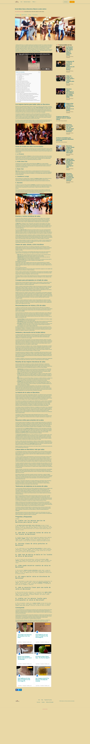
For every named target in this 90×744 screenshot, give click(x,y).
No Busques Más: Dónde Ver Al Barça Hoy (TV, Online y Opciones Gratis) (69, 51)
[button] (16, 690)
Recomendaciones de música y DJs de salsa (23, 84)
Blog (42, 699)
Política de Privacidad (49, 702)
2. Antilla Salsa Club (21, 76)
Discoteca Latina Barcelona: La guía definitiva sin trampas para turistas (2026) (70, 93)
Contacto (43, 702)
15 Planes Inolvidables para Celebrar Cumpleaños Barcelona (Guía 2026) (64, 139)
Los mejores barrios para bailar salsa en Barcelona (24, 73)
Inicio (21, 1)
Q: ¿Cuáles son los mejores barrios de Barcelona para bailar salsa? (28, 93)
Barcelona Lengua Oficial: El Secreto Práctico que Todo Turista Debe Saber (70, 149)
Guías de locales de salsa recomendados (23, 74)
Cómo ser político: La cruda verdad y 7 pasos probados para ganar (70, 79)
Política (33, 1)
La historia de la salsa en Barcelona (22, 87)
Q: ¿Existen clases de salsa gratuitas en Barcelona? (26, 95)
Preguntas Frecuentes (48, 699)
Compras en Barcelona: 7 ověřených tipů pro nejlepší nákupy (63, 118)
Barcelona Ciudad (27, 1)
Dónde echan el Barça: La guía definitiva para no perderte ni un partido (70, 107)
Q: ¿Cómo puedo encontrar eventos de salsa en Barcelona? (27, 97)
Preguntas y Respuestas (20, 92)
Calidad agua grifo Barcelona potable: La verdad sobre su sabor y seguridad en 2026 (70, 163)
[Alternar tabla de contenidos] (39, 72)
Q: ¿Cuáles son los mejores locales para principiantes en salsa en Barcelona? (29, 100)
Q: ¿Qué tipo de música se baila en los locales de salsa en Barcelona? (28, 96)
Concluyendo (19, 101)
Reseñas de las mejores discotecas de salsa (23, 86)
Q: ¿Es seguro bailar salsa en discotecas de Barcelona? (26, 98)
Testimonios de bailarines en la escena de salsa (24, 91)
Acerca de (38, 702)
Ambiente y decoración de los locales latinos (23, 85)
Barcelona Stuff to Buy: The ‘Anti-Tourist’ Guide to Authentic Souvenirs (70, 128)
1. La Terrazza (20, 75)
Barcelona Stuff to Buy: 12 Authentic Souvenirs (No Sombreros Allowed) (70, 177)
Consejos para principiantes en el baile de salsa (24, 83)
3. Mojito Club (20, 77)
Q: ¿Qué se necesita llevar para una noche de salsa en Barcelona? (28, 99)
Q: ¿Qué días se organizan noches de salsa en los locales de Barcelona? (29, 94)
